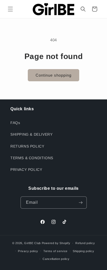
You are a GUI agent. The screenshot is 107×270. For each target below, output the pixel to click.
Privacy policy (28, 251)
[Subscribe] (80, 202)
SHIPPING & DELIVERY (31, 134)
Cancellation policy (56, 258)
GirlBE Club (32, 243)
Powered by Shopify (56, 243)
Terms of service (55, 251)
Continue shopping (53, 75)
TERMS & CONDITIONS (31, 158)
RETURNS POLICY (27, 146)
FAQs (15, 123)
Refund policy (85, 243)
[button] (10, 9)
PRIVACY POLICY (26, 169)
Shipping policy (83, 251)
